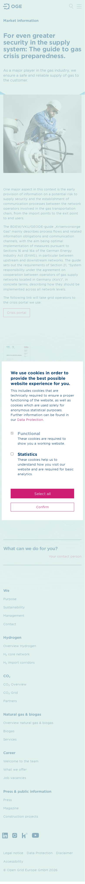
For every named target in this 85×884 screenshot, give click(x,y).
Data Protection (30, 419)
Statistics (27, 454)
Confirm (42, 507)
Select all (42, 493)
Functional (29, 433)
